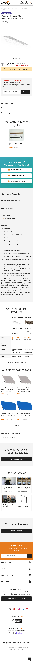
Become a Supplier (16, 598)
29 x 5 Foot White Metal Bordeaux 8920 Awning (17, 331)
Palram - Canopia (15, 200)
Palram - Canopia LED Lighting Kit (15, 143)
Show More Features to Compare (16, 362)
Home (2, 7)
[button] (16, 175)
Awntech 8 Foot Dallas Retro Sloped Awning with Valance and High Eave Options (24, 415)
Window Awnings (15, 7)
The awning (4, 284)
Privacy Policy (20, 649)
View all (16, 425)
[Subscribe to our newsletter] (29, 556)
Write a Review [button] (5, 24)
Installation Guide (10, 218)
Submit (26, 91)
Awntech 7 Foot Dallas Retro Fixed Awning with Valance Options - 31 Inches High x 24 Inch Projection (8, 415)
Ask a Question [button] (16, 459)
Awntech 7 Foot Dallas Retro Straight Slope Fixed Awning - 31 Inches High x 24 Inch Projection (8, 389)
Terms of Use (12, 649)
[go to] (16, 135)
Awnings (8, 7)
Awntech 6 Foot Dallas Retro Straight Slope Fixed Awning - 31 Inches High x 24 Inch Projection (24, 389)
